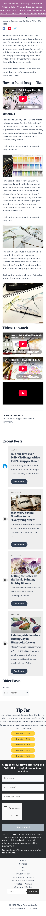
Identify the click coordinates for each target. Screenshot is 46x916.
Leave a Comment (12, 21)
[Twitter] (15, 28)
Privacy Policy (23, 874)
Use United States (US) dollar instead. (19, 13)
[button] (23, 733)
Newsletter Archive (23, 884)
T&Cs (23, 870)
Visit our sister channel (23, 880)
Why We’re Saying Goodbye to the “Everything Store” (23, 516)
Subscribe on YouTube (23, 877)
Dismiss (42, 13)
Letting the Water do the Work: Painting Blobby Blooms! (24, 579)
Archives (7, 687)
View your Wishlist (23, 887)
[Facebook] (4, 28)
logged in (20, 418)
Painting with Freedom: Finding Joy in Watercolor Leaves (26, 638)
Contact (23, 864)
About (23, 860)
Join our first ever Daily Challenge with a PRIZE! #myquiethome (25, 457)
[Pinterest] (9, 28)
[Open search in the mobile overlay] (23, 891)
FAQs (23, 867)
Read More (19, 481)
